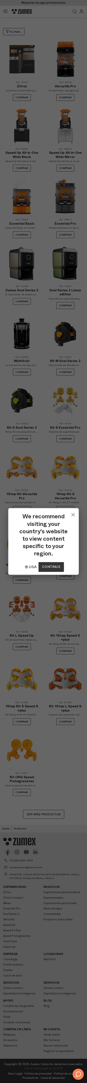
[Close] (73, 514)
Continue (51, 566)
